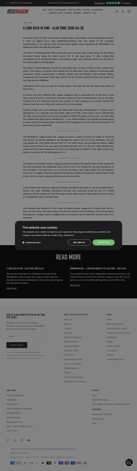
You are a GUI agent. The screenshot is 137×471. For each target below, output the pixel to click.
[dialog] (68, 235)
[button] (31, 242)
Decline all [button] (79, 242)
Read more (69, 235)
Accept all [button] (104, 242)
